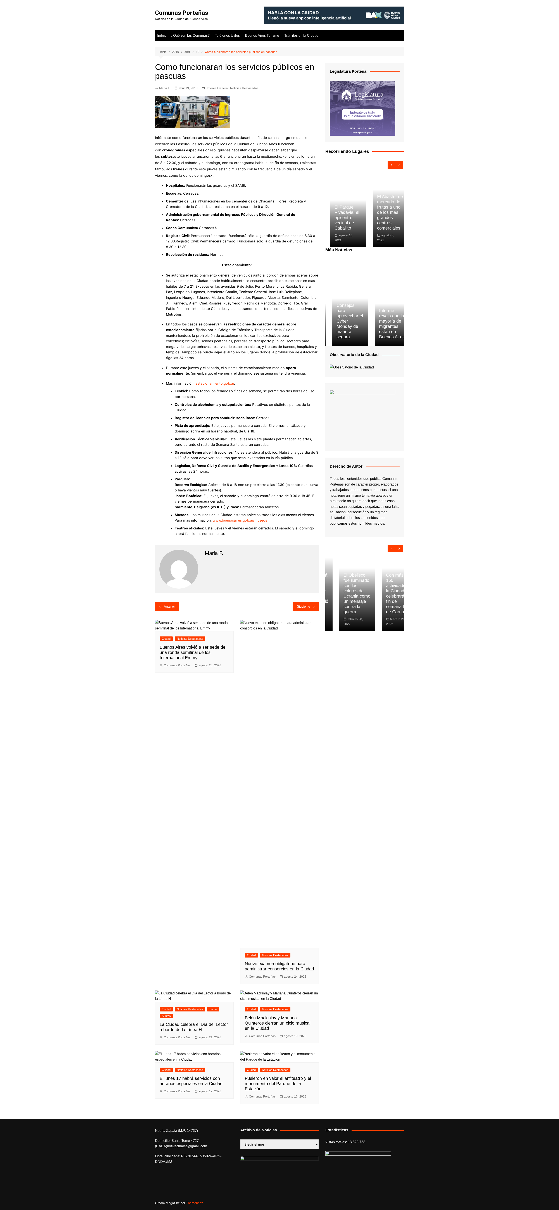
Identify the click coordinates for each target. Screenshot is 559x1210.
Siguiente (303, 606)
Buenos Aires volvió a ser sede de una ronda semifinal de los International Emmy (192, 652)
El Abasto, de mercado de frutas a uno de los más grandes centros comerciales (385, 212)
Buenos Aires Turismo (262, 35)
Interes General (217, 88)
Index (161, 35)
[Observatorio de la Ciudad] (352, 367)
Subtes (166, 1016)
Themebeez (194, 1203)
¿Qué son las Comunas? (190, 35)
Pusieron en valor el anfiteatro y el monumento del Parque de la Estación (278, 1083)
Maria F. (164, 88)
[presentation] (391, 165)
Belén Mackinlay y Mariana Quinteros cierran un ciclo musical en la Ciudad (277, 1023)
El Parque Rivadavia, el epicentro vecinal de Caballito (342, 217)
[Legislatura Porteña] (362, 108)
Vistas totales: (336, 1142)
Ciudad (166, 638)
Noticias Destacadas (244, 88)
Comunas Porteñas (181, 12)
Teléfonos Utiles (227, 35)
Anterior (169, 606)
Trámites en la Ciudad (301, 35)
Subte (213, 1009)
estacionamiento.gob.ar (214, 383)
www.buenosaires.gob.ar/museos (240, 520)
